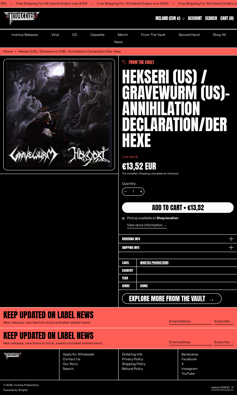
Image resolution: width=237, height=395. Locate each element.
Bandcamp (189, 354)
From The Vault (153, 35)
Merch (123, 35)
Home (8, 51)
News (118, 42)
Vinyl (55, 35)
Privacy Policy (132, 359)
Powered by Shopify (15, 390)
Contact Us (71, 359)
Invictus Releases (24, 35)
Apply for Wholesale (78, 354)
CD (74, 35)
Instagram (189, 369)
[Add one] (141, 191)
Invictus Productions (154, 262)
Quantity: (129, 184)
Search (68, 369)
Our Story (70, 364)
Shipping (144, 173)
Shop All (219, 35)
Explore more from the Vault (168, 298)
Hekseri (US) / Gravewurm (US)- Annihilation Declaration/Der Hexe (69, 51)
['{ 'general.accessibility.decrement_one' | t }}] (125, 191)
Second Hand (189, 35)
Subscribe (222, 321)
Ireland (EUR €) (168, 18)
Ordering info (132, 354)
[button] (211, 18)
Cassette (97, 35)
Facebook (189, 359)
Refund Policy (132, 369)
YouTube (188, 374)
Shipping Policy (134, 364)
